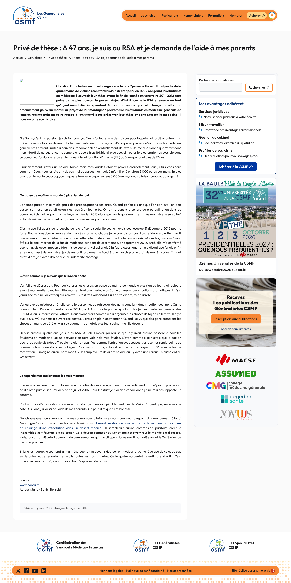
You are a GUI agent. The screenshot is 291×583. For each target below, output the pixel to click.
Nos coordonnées (179, 571)
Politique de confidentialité (145, 571)
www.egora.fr (29, 485)
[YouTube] (35, 570)
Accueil (131, 15)
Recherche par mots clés (216, 80)
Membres (236, 15)
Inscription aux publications (235, 319)
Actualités (35, 58)
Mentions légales (111, 571)
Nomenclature (193, 15)
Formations (216, 15)
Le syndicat (149, 15)
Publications (170, 15)
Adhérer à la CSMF (233, 166)
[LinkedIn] (43, 570)
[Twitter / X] (18, 570)
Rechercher (257, 87)
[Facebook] (26, 570)
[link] (264, 570)
